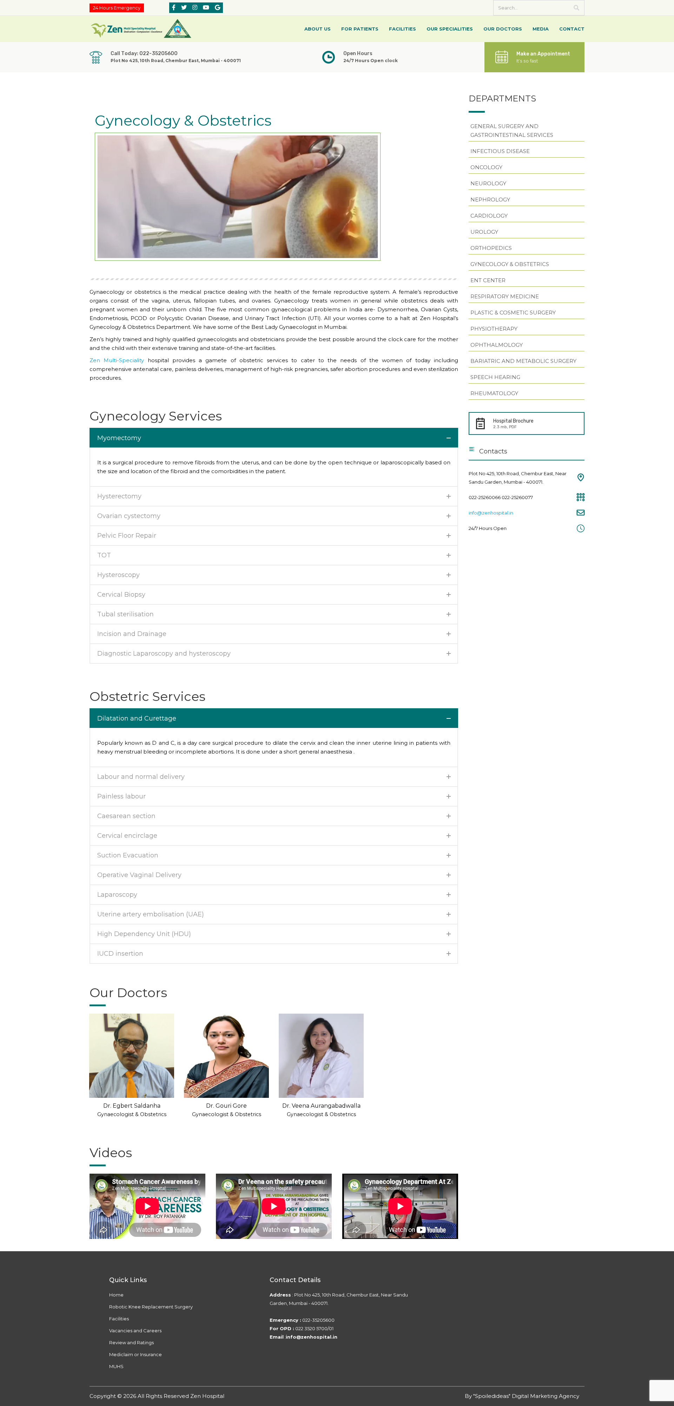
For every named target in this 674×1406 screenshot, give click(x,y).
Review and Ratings (131, 1342)
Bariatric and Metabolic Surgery (523, 361)
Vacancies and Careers (135, 1330)
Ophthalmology (496, 344)
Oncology (486, 167)
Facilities (119, 1318)
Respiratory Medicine (504, 296)
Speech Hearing (495, 377)
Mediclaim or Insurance (135, 1354)
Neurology (488, 183)
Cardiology (489, 215)
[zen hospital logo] (142, 28)
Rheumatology (494, 393)
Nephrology (490, 199)
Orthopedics (491, 248)
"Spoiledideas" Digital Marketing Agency (526, 1396)
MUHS (116, 1366)
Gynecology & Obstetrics (509, 264)
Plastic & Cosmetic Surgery (513, 312)
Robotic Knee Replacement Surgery (151, 1306)
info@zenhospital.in (491, 513)
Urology (484, 231)
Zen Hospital (207, 1396)
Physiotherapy (493, 328)
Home (116, 1295)
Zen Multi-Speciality (117, 360)
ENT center (487, 280)
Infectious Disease (500, 151)
